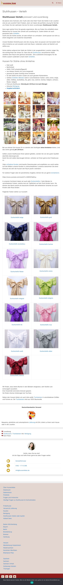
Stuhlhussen (37, 52)
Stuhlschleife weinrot (17, 375)
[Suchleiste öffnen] (52, 3)
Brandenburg (7, 532)
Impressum (6, 490)
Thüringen (6, 569)
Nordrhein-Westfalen (10, 550)
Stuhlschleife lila (17, 324)
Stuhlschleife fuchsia (46, 244)
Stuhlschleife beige (17, 217)
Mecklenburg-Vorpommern (12, 545)
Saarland (6, 558)
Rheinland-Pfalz (8, 553)
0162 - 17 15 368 (21, 465)
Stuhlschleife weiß (17, 351)
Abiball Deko (7, 518)
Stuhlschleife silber (46, 351)
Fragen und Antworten (10, 497)
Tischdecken (38, 397)
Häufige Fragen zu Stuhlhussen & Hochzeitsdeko (19, 500)
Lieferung (32, 422)
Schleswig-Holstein (9, 566)
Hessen (5, 543)
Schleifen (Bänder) (18, 78)
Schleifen (16, 33)
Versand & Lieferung (10, 508)
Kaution (5, 511)
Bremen (5, 534)
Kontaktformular (21, 461)
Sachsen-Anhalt (8, 563)
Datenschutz (7, 492)
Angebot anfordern (13, 88)
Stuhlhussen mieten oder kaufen (14, 516)
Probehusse (7, 506)
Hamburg (6, 537)
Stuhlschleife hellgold (17, 298)
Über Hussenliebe (9, 487)
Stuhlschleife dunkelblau (17, 244)
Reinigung (16, 86)
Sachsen (6, 561)
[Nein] (61, 581)
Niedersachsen (8, 548)
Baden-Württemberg (10, 524)
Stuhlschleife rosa (46, 325)
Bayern (5, 527)
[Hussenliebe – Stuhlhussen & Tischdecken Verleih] (8, 3)
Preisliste (6, 495)
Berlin (5, 529)
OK (32, 582)
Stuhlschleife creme (46, 271)
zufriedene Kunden (12, 164)
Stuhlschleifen (35, 181)
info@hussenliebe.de (22, 470)
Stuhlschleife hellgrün (46, 298)
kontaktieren (55, 173)
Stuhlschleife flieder (17, 271)
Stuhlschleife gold (46, 217)
